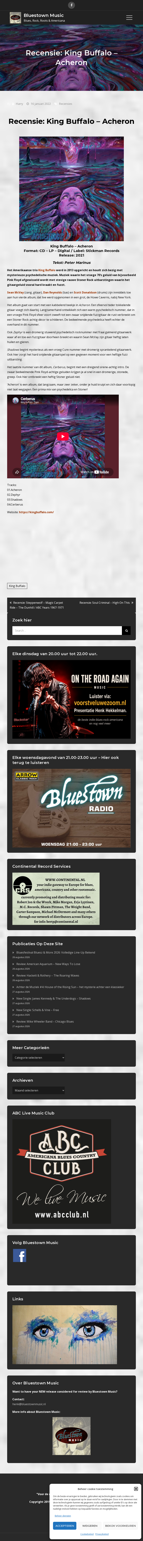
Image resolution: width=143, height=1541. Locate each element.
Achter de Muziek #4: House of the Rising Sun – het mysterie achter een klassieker (70, 987)
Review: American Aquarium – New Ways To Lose (48, 964)
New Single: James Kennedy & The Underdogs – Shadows (53, 998)
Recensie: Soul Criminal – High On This (105, 603)
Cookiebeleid (87, 1534)
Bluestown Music (44, 15)
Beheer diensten (63, 1515)
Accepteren (64, 1525)
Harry (19, 104)
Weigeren (89, 1525)
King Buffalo (17, 586)
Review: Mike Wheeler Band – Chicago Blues (45, 1021)
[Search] (126, 630)
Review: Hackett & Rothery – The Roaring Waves (47, 975)
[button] (136, 1489)
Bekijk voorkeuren (120, 1525)
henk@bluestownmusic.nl (29, 1404)
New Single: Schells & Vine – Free (37, 1010)
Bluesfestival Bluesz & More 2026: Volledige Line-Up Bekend (55, 952)
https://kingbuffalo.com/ (36, 512)
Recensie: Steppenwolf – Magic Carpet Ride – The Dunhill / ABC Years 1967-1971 (37, 605)
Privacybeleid (102, 1534)
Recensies (65, 104)
